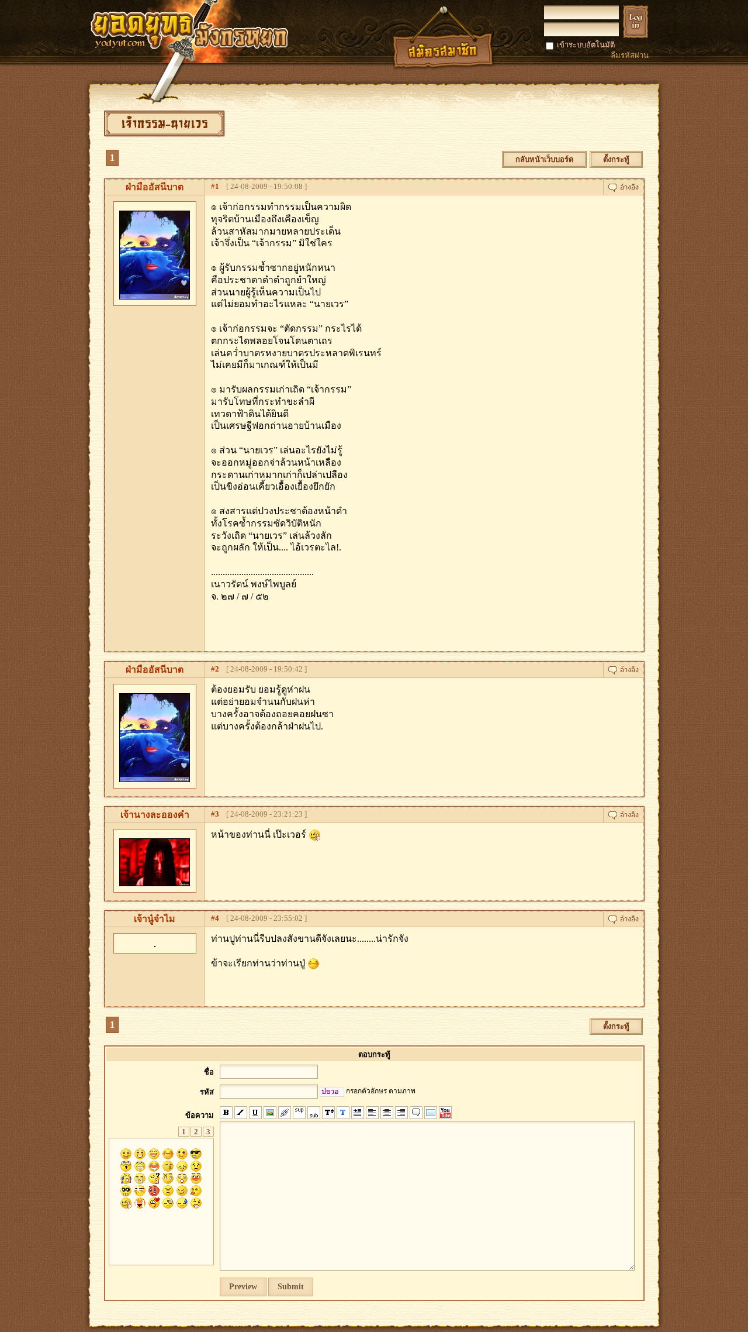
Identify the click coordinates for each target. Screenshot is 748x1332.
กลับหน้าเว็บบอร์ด (544, 159)
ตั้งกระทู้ (616, 159)
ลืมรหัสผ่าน (630, 55)
